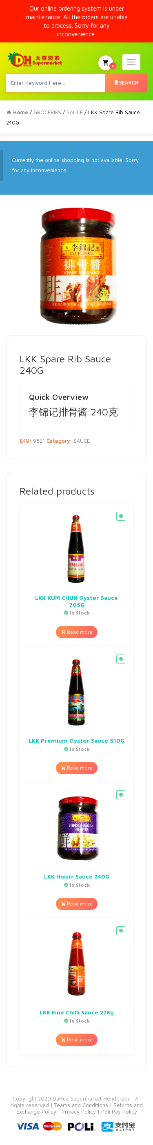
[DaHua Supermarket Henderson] (35, 59)
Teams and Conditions (82, 1105)
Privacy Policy (80, 1111)
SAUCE (75, 112)
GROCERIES (47, 112)
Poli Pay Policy (119, 1111)
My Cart (113, 65)
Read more (79, 632)
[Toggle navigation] (131, 62)
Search (128, 82)
